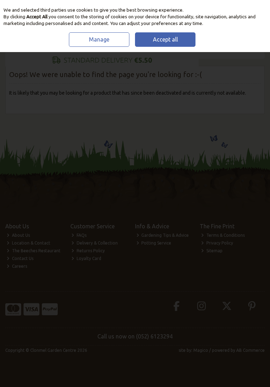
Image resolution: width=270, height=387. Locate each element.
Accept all (165, 39)
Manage (99, 39)
